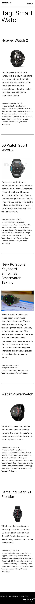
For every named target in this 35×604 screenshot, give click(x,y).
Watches (4, 373)
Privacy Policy (24, 596)
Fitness (15, 106)
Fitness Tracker (7, 111)
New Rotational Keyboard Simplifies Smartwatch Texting (13, 273)
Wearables (24, 373)
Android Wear (12, 109)
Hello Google (25, 233)
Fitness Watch (18, 111)
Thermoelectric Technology (22, 466)
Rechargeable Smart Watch (18, 460)
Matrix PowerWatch (17, 394)
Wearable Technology (9, 471)
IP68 (3, 235)
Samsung (23, 116)
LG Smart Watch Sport (17, 235)
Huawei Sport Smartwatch (18, 114)
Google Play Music (24, 230)
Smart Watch (12, 370)
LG (7, 235)
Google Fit (13, 230)
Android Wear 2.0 (24, 109)
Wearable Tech (14, 122)
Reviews (22, 106)
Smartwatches (23, 370)
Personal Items (18, 553)
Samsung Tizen (26, 564)
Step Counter (6, 466)
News (15, 368)
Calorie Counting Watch (16, 452)
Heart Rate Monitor (12, 233)
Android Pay (11, 225)
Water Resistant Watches (10, 468)
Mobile (16, 116)
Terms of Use (13, 596)
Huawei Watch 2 (14, 40)
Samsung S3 (15, 564)
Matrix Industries (25, 455)
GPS (3, 233)
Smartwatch (11, 119)
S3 (12, 561)
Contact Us (3, 596)
